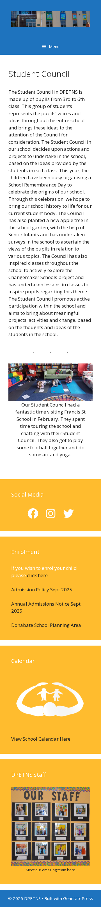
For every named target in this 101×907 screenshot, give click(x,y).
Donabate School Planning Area (46, 625)
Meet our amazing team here (50, 869)
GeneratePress (78, 898)
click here (37, 575)
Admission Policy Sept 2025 (41, 589)
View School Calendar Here (40, 739)
